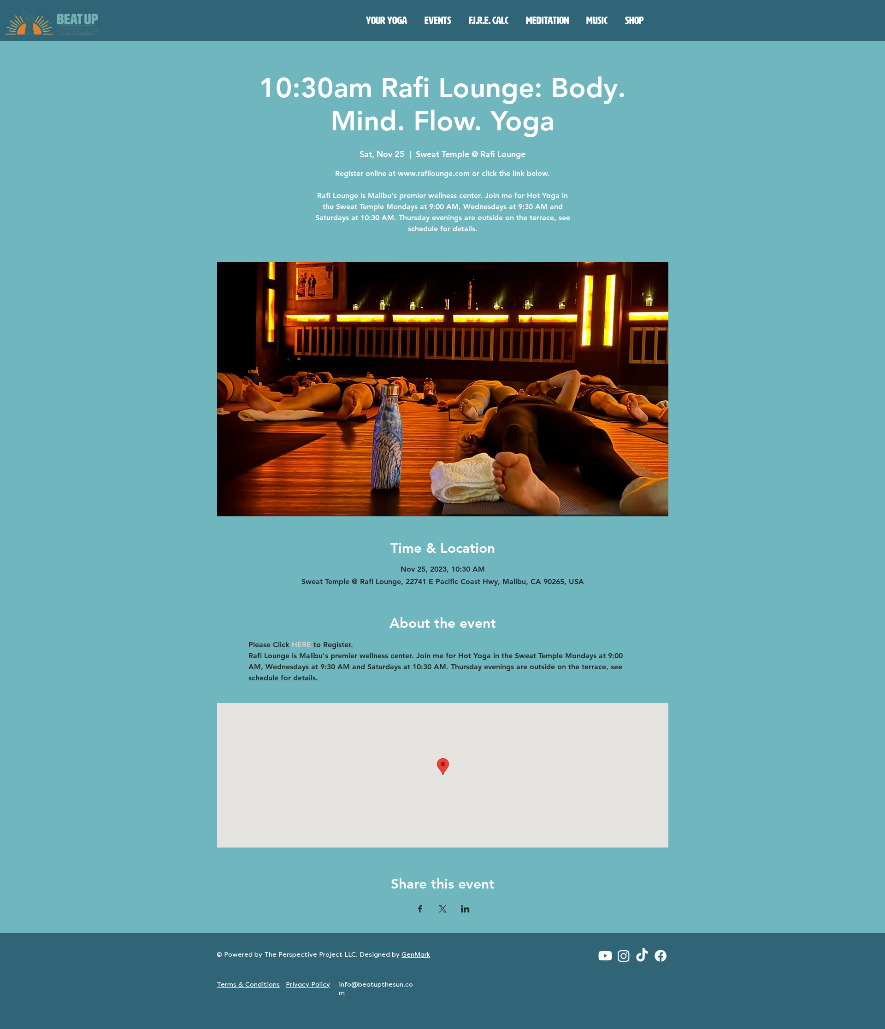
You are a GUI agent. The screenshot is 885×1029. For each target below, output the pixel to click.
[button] (386, 20)
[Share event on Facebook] (420, 908)
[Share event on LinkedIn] (465, 908)
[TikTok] (642, 956)
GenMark (415, 955)
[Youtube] (605, 956)
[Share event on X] (442, 908)
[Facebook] (660, 956)
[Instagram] (623, 956)
